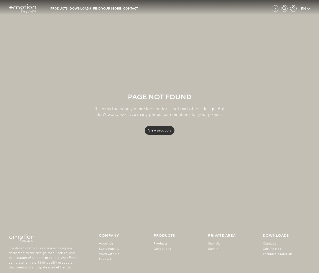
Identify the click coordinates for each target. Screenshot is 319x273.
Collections (162, 249)
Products (58, 9)
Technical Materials (278, 254)
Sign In (213, 249)
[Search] (284, 8)
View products (159, 130)
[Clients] (293, 8)
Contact (130, 9)
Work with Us (109, 254)
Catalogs (269, 244)
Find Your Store (107, 9)
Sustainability (109, 249)
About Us (106, 244)
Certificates (272, 249)
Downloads (80, 9)
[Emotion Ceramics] (22, 8)
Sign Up (214, 244)
